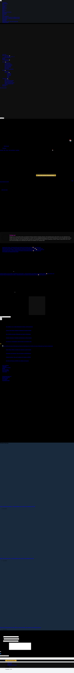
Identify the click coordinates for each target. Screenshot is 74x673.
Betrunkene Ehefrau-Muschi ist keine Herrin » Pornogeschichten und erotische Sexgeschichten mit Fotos (20, 627)
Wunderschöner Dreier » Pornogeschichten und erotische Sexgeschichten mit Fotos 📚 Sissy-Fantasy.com (21, 250)
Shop (3, 70)
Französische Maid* (6, 380)
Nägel (8, 76)
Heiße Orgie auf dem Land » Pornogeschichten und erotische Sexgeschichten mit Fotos (17, 558)
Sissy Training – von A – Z (9, 56)
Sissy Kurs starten (3, 87)
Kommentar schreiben (4, 649)
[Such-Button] (1, 318)
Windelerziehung (5, 59)
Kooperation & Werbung (12, 664)
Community (4, 78)
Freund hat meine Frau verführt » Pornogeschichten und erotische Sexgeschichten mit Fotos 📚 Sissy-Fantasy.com (23, 249)
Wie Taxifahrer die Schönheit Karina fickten (10, 251)
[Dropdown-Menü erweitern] (5, 70)
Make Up (6, 72)
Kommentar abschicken (4, 655)
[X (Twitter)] (7, 667)
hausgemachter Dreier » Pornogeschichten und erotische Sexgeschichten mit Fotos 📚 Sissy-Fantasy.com (21, 247)
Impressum (10, 663)
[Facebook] (6, 667)
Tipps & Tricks (5, 84)
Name (1, 636)
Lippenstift (9, 75)
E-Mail (1, 638)
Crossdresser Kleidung (6, 57)
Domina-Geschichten (8, 64)
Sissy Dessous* (5, 378)
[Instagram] (8, 667)
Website (1, 641)
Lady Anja (4, 54)
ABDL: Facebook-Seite (9, 83)
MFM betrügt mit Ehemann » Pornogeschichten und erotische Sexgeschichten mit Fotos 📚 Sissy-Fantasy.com (22, 248)
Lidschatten (9, 74)
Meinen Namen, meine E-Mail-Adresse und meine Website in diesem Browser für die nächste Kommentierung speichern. (23, 651)
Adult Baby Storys (8, 63)
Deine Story (7, 68)
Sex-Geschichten (5, 369)
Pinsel (8, 77)
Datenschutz (10, 662)
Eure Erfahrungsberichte (9, 69)
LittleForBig (7, 71)
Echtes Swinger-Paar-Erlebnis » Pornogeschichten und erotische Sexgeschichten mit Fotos (17, 506)
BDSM (3, 58)
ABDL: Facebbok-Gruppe (9, 82)
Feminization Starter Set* (7, 376)
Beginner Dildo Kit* (6, 377)
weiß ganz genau (4, 189)
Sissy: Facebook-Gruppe (9, 80)
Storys (3, 61)
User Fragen (7, 79)
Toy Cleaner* (4, 379)
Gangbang (4, 148)
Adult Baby (7, 60)
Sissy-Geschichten (8, 65)
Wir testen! (4, 85)
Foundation (9, 73)
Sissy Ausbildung (5, 55)
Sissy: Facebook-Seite (9, 81)
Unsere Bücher (7, 62)
